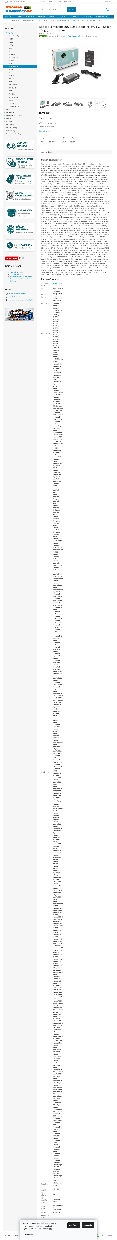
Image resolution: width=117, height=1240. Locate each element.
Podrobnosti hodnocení (76, 36)
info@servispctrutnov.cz (17, 294)
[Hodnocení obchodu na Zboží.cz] (13, 258)
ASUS (11, 42)
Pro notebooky (14, 36)
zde (50, 1228)
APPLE (11, 45)
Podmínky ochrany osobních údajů (21, 277)
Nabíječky (9, 33)
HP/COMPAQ (13, 57)
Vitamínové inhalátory (13, 134)
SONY (11, 91)
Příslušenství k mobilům (14, 115)
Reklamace (13, 281)
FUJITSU (12, 54)
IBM (10, 63)
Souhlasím (88, 1225)
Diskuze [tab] (49, 152)
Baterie (8, 109)
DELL (10, 51)
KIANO (11, 69)
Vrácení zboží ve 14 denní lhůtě (20, 279)
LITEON (11, 76)
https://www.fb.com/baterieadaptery (21, 300)
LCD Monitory (10, 121)
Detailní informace (45, 131)
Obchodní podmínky (17, 274)
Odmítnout (73, 1225)
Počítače (9, 118)
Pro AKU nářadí (14, 106)
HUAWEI (11, 60)
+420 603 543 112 (14, 297)
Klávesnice (10, 112)
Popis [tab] (42, 152)
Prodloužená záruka (64, 2)
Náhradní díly (10, 131)
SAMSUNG (12, 88)
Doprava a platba (46, 2)
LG (10, 73)
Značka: (91, 36)
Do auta (11, 100)
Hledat (71, 9)
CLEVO (11, 48)
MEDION (12, 79)
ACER (11, 39)
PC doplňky (10, 125)
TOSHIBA (12, 94)
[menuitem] (8, 16)
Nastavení (29, 1234)
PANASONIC (13, 85)
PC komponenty (11, 128)
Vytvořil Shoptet (106, 1235)
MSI (10, 82)
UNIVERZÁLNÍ (13, 97)
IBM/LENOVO (13, 66)
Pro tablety (12, 103)
